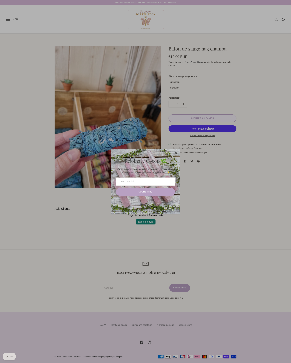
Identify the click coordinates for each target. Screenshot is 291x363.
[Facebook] (142, 204)
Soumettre (145, 192)
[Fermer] (175, 153)
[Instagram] (149, 204)
